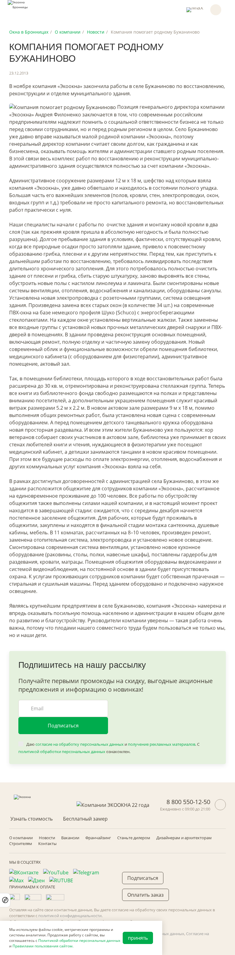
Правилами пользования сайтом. (43, 946)
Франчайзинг (98, 837)
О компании (21, 837)
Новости (47, 837)
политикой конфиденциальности (70, 915)
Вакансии (70, 837)
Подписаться (63, 725)
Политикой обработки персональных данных (79, 940)
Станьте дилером (133, 837)
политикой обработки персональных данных (61, 751)
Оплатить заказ (145, 894)
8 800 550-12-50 (188, 802)
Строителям (20, 843)
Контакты (47, 843)
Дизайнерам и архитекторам (184, 837)
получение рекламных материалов (161, 744)
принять (138, 938)
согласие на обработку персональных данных (79, 744)
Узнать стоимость (31, 818)
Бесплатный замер (85, 818)
